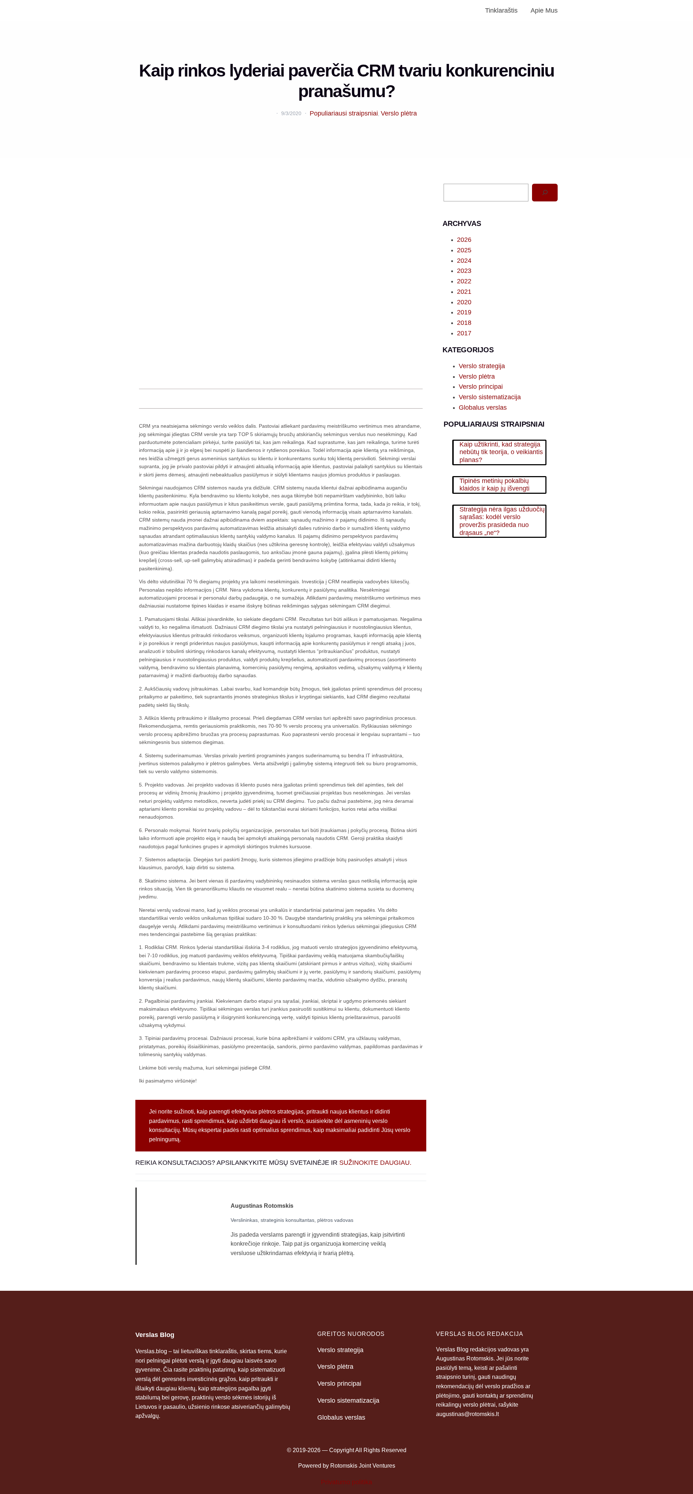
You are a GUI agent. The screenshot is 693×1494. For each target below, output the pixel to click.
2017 (464, 333)
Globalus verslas (483, 407)
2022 (464, 281)
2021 (464, 291)
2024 (464, 260)
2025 (464, 250)
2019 (464, 312)
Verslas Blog (154, 1334)
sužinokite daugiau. (375, 1162)
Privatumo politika (346, 1482)
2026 (464, 239)
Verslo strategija (482, 366)
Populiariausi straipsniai (344, 113)
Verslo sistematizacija (490, 397)
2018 (464, 322)
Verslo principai (481, 386)
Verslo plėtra (399, 113)
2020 (464, 302)
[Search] (545, 192)
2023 (464, 270)
